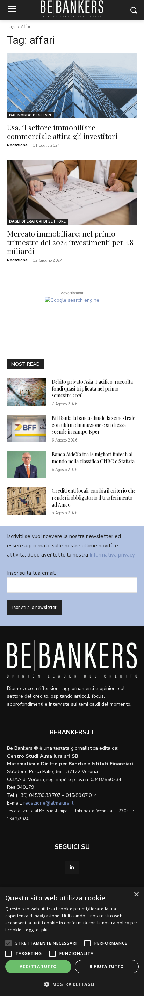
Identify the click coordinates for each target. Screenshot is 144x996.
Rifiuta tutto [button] (106, 966)
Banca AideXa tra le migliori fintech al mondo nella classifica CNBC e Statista (93, 458)
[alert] (72, 941)
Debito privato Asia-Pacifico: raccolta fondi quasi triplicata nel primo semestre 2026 (92, 388)
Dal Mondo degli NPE (30, 115)
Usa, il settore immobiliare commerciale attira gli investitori (62, 131)
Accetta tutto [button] (38, 966)
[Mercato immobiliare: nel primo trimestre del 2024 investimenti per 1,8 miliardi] (72, 192)
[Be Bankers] (72, 659)
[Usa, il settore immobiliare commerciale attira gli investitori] (72, 85)
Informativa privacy (112, 554)
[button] (72, 984)
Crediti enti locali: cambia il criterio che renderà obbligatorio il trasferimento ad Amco (94, 497)
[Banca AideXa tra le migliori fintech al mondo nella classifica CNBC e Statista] (26, 464)
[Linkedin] (72, 867)
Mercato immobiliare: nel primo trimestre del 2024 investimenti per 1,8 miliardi (70, 242)
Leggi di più (36, 930)
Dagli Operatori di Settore (37, 221)
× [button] (136, 894)
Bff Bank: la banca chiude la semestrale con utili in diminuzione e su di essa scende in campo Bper (93, 425)
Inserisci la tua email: (31, 572)
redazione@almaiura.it (48, 803)
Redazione (17, 145)
